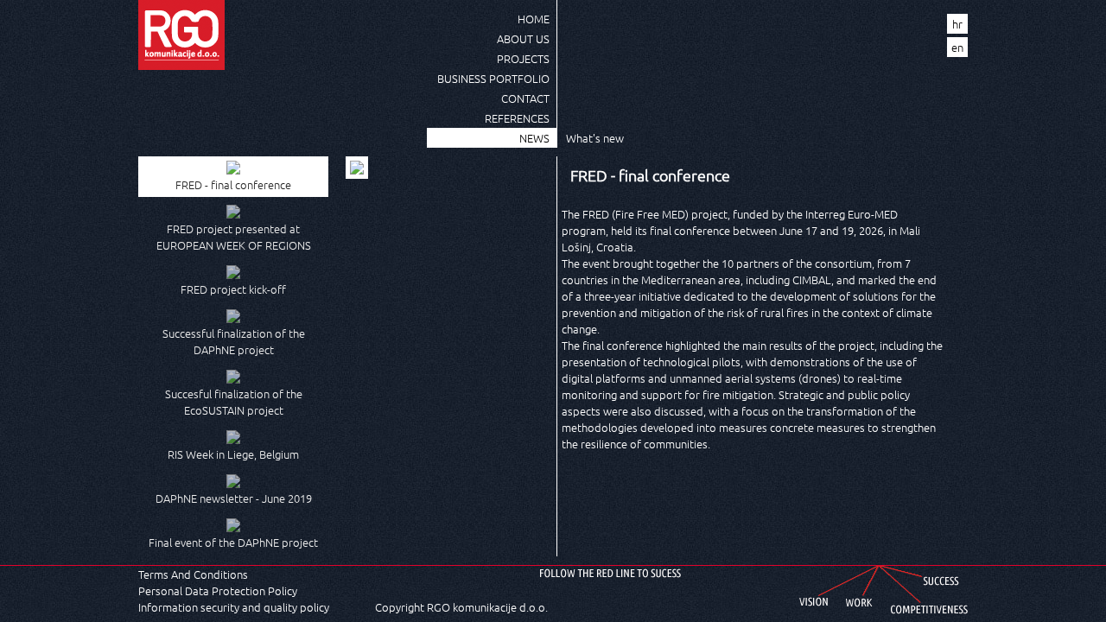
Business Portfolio (493, 78)
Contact (525, 98)
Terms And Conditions (193, 574)
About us (523, 38)
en (957, 47)
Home (534, 18)
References (517, 118)
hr (957, 24)
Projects (523, 58)
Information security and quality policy (233, 607)
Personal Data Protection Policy (217, 590)
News (534, 138)
